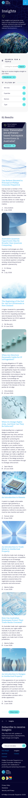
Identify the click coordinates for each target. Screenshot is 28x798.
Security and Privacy (8, 790)
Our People (5, 750)
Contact (4, 756)
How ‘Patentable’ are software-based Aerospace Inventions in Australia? (13, 136)
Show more (14, 712)
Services (4, 753)
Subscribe (24, 745)
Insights (16, 750)
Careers (16, 753)
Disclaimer (5, 788)
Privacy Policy (6, 785)
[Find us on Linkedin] (3, 778)
